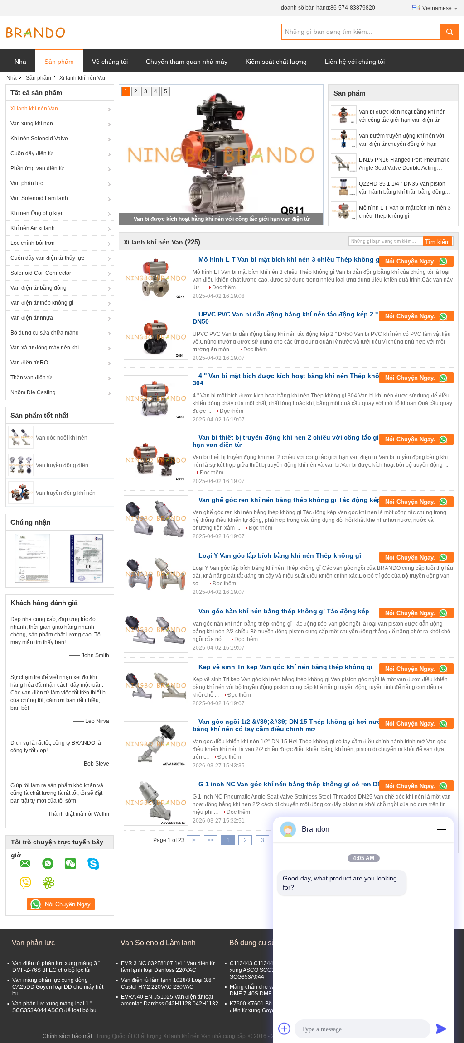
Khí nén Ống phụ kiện (37, 213)
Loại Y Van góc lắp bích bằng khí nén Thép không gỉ (279, 555)
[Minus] (441, 829)
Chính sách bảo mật (67, 1036)
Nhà (20, 61)
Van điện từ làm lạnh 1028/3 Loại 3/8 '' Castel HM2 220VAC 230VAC (168, 983)
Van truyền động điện (62, 465)
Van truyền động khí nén (66, 493)
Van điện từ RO (29, 362)
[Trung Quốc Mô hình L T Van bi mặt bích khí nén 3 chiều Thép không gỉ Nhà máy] (156, 278)
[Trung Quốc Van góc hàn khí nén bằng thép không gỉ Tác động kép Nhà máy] (156, 630)
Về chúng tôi (110, 61)
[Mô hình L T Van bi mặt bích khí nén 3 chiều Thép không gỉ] (344, 210)
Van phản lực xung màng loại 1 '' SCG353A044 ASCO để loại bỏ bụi (55, 1007)
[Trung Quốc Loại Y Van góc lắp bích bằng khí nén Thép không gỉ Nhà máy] (156, 574)
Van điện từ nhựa (31, 318)
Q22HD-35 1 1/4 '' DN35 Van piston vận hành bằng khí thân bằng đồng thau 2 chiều (402, 188)
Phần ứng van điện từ (37, 168)
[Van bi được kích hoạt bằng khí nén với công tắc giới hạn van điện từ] (344, 114)
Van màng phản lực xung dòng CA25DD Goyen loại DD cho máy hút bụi (57, 987)
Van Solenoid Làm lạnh (39, 198)
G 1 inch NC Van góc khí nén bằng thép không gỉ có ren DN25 (293, 784)
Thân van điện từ (31, 377)
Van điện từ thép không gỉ (41, 303)
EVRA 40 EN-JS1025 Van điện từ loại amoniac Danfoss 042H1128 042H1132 (169, 1000)
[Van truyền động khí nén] (21, 492)
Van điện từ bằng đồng (38, 288)
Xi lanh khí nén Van (34, 108)
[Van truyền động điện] (21, 464)
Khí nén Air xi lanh (32, 228)
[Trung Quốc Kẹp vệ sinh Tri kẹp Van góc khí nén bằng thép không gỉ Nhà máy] (156, 685)
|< (193, 840)
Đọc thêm (224, 287)
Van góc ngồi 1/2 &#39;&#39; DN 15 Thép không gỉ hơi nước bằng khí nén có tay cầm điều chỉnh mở (289, 725)
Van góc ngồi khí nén (61, 438)
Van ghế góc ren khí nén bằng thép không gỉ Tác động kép (289, 499)
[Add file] (284, 1028)
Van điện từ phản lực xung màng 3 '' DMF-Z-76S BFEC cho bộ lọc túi (56, 966)
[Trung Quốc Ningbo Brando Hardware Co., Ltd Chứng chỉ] (33, 558)
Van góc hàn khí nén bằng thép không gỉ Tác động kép (283, 611)
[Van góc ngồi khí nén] (21, 437)
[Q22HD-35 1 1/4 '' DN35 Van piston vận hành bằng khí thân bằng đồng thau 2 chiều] (344, 186)
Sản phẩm (59, 61)
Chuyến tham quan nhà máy (186, 61)
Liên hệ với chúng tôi (355, 61)
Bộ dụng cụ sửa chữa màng (44, 333)
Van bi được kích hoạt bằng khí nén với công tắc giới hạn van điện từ (222, 219)
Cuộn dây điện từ (31, 153)
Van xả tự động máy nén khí (44, 347)
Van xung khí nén (31, 123)
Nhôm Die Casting (33, 392)
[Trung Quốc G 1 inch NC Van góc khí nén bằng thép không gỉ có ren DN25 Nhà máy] (156, 803)
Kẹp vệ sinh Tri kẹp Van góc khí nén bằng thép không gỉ (285, 666)
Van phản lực (26, 183)
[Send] (441, 1028)
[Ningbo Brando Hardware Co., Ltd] (35, 32)
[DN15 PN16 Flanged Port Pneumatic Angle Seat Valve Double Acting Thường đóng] (344, 162)
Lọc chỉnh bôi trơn (32, 243)
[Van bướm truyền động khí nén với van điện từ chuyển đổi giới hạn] (344, 138)
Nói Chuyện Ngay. (411, 261)
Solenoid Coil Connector (40, 273)
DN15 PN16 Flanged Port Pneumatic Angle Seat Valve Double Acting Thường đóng (404, 164)
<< (211, 840)
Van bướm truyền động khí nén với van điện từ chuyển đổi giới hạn (401, 140)
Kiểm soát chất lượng (276, 61)
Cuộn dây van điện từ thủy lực (47, 258)
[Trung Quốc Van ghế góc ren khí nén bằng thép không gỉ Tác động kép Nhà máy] (156, 518)
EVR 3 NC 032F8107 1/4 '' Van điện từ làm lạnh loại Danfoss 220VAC (168, 966)
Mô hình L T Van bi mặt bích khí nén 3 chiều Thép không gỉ (405, 212)
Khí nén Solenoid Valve (39, 138)
